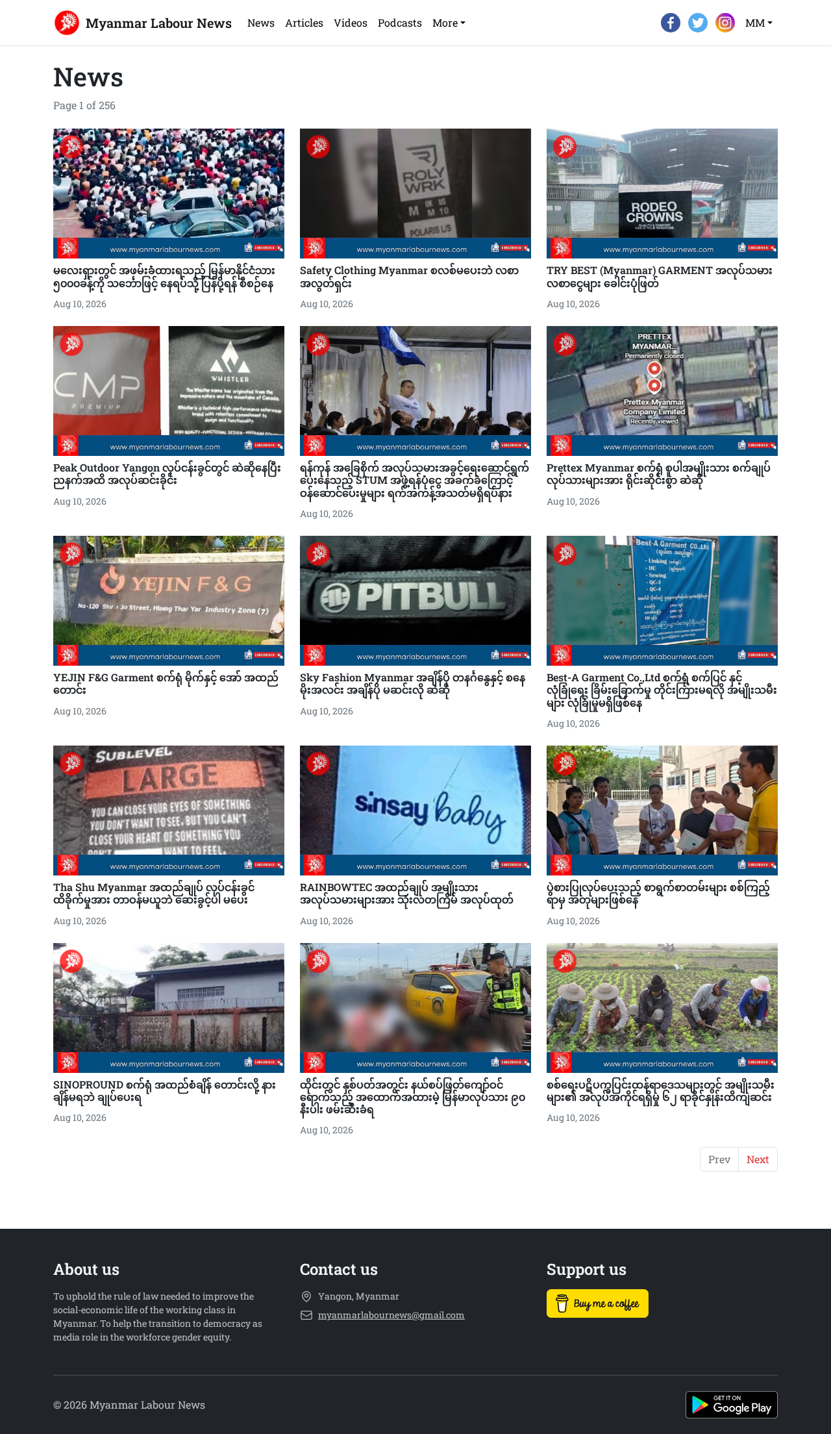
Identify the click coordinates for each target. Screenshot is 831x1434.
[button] (449, 23)
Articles (304, 22)
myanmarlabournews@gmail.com (391, 1315)
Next (758, 1159)
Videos (350, 22)
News (261, 22)
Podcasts (400, 22)
